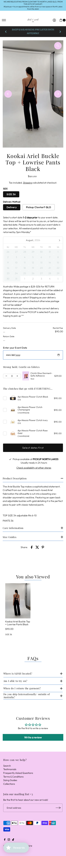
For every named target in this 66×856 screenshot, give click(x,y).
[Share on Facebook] (31, 547)
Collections (9, 783)
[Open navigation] (4, 20)
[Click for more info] (25, 376)
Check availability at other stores (33, 467)
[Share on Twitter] (37, 547)
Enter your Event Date (15, 347)
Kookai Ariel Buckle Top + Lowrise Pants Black (17, 623)
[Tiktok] (13, 839)
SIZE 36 (11, 194)
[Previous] (6, 31)
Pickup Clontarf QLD (38, 207)
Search (7, 765)
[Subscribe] (58, 808)
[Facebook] (4, 839)
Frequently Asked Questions (18, 772)
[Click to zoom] (58, 45)
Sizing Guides (10, 780)
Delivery (12, 207)
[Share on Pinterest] (42, 547)
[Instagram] (9, 839)
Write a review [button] (33, 737)
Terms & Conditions (13, 776)
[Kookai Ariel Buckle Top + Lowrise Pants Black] (17, 600)
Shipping (27, 182)
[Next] (60, 31)
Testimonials (9, 769)
